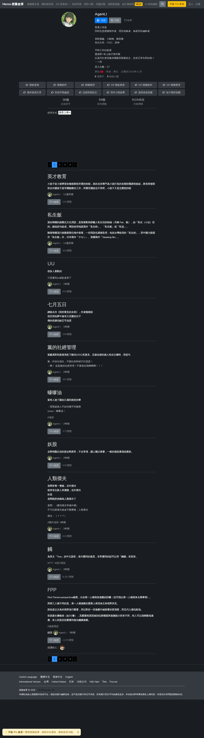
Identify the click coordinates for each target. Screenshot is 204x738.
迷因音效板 (114, 4)
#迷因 (50, 417)
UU (51, 264)
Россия (113, 681)
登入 (190, 4)
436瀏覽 (67, 465)
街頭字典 (77, 4)
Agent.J (56, 194)
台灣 (46, 681)
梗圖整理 (90, 85)
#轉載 (63, 522)
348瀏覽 (67, 334)
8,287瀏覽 (68, 576)
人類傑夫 (57, 478)
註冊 (198, 4)
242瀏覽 (67, 202)
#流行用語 (60, 563)
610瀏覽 (67, 536)
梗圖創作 (62, 85)
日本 (71, 681)
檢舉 (129, 20)
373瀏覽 (67, 431)
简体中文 (57, 677)
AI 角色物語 (151, 4)
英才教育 (57, 176)
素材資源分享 (33, 92)
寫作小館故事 (117, 92)
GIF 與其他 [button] (62, 4)
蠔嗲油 (54, 392)
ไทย (104, 681)
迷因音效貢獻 (145, 92)
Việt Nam (94, 681)
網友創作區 (47, 4)
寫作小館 (88, 4)
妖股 (52, 444)
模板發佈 (34, 85)
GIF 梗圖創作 (145, 85)
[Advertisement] (102, 139)
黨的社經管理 (61, 347)
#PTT (50, 563)
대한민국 (81, 681)
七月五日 (57, 304)
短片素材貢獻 (173, 92)
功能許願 (100, 4)
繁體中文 (45, 677)
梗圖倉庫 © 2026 (27, 690)
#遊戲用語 (53, 626)
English (69, 677)
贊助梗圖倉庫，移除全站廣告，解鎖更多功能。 (40, 732)
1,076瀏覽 (68, 640)
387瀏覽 (67, 379)
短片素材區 (132, 4)
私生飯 (54, 215)
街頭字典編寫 (61, 92)
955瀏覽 (67, 291)
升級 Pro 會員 (177, 4)
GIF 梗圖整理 (173, 85)
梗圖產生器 (33, 4)
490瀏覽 (67, 250)
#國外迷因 (53, 522)
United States (59, 681)
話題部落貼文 (89, 92)
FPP (51, 590)
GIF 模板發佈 (117, 85)
